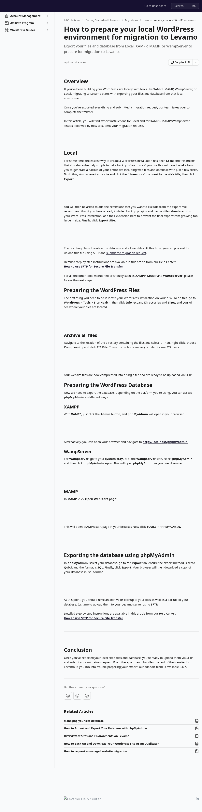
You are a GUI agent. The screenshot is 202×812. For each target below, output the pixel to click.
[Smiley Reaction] (87, 696)
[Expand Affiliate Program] (47, 23)
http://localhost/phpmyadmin (165, 442)
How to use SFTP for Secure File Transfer (93, 266)
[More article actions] (196, 62)
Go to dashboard (155, 6)
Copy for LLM (182, 62)
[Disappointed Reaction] (68, 696)
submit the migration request (126, 253)
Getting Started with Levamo (103, 20)
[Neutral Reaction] (77, 696)
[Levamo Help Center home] (4, 6)
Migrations (131, 20)
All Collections (72, 20)
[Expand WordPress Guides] (47, 30)
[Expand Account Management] (47, 16)
